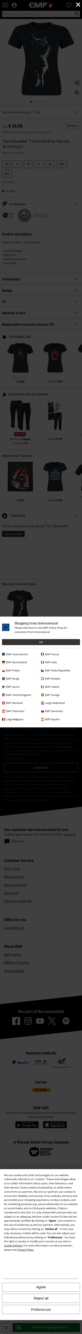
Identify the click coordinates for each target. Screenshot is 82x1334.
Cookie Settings (13, 1245)
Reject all (41, 1298)
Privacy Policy (26, 1249)
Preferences (41, 1309)
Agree (41, 1287)
